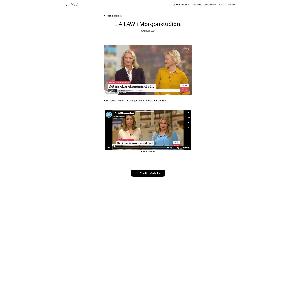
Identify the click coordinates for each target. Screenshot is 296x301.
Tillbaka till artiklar (114, 16)
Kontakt (231, 4)
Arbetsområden (180, 4)
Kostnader (197, 4)
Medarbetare (210, 4)
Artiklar (222, 4)
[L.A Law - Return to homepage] (69, 4)
